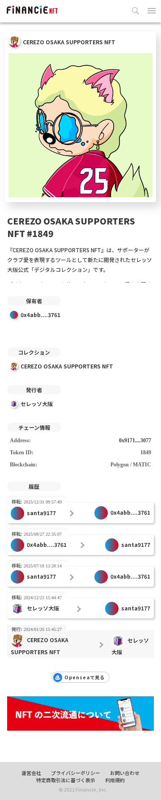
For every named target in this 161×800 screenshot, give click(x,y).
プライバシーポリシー (75, 772)
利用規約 (115, 779)
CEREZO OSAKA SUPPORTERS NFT (67, 366)
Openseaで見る (84, 677)
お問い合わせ (125, 772)
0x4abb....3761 (40, 314)
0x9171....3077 (135, 440)
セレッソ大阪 (37, 403)
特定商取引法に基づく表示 (65, 779)
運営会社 (31, 772)
